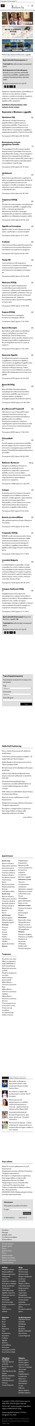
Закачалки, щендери (25, 889)
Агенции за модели (25, 908)
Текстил (21, 882)
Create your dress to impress (18, 1421)
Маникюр (5, 1329)
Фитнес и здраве (24, 877)
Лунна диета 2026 (8, 1349)
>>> (11, 86)
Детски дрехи (7, 918)
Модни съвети (24, 1283)
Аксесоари (6, 1300)
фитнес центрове (21, 72)
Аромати (5, 1297)
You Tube (13, 1415)
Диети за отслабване (12, 517)
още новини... (28, 817)
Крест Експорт (9, 327)
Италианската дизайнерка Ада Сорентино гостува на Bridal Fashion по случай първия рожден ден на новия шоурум (16, 784)
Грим (4, 1324)
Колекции (21, 1279)
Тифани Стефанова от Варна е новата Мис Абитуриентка (16, 1188)
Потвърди (27, 1213)
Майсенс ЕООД (9, 282)
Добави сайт (7, 1235)
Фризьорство (23, 865)
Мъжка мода (23, 1272)
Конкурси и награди (9, 1283)
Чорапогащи (6, 880)
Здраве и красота (8, 1293)
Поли (4, 1253)
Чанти (4, 930)
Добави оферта (24, 1392)
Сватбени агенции (25, 927)
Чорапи (4, 934)
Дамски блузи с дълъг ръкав (7, 979)
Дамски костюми (8, 1258)
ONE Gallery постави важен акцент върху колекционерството (17, 793)
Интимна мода (7, 1302)
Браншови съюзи (24, 920)
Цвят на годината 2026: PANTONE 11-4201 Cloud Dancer (9, 963)
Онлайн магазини (24, 948)
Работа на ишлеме (25, 891)
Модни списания (24, 924)
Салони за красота (25, 868)
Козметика (22, 863)
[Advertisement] (17, 654)
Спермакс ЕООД (10, 533)
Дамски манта (7, 1255)
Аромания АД (8, 117)
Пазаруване (22, 1295)
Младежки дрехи (8, 922)
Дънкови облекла (8, 903)
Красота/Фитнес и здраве (21, 54)
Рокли (4, 1248)
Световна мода (8, 1290)
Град (4, 685)
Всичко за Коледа (24, 1297)
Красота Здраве (10, 355)
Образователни (24, 922)
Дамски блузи (7, 1251)
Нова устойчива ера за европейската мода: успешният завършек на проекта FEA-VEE (16, 775)
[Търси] (29, 5)
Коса (3, 1322)
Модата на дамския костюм (9, 974)
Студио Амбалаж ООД (13, 589)
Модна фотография (23, 911)
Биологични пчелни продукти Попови (11, 143)
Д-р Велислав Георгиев (13, 409)
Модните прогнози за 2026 (9, 969)
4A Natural (7, 173)
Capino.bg (5, 1423)
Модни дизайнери (8, 887)
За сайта (5, 1230)
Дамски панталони (9, 1260)
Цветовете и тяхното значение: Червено (9, 991)
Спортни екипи (7, 1262)
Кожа (4, 1326)
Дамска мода (23, 1269)
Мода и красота (20, 1078)
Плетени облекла (8, 873)
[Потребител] (33, 5)
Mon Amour (22, 1333)
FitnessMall (7, 438)
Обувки (5, 941)
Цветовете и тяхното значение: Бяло (9, 984)
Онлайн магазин (8, 1244)
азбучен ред (17, 64)
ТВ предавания (23, 929)
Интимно (5, 1347)
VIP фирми (22, 944)
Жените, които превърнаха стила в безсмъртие (15, 798)
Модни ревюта (7, 1272)
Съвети (6, 242)
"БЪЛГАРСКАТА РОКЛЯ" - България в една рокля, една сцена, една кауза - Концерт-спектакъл (19, 1115)
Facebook (16, 1412)
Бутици (5, 889)
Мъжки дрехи (23, 1362)
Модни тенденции (25, 1276)
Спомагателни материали (23, 885)
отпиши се (22, 1217)
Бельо (4, 882)
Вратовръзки (7, 908)
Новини (11, 1078)
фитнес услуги (8, 72)
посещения (27, 64)
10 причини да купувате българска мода (8, 1010)
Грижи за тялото (8, 1295)
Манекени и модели (9, 1281)
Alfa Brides (22, 1324)
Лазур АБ (6, 260)
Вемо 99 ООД (8, 384)
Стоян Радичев (24, 1335)
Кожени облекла (8, 875)
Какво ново (22, 946)
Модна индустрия (8, 1274)
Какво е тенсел (7, 1015)
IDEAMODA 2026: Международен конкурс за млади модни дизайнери (17, 1193)
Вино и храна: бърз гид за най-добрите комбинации (16, 752)
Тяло (3, 1331)
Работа (21, 1388)
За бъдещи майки (8, 891)
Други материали (24, 901)
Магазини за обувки (25, 937)
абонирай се (10, 1217)
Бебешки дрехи (7, 920)
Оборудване (22, 898)
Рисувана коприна (8, 877)
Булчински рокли (8, 868)
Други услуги (23, 903)
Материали (22, 1383)
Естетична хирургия (22, 871)
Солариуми (22, 874)
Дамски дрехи (7, 1246)
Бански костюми (8, 884)
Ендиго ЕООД (8, 312)
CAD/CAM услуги (24, 894)
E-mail (6, 1209)
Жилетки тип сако (9, 959)
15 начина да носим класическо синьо (9, 1004)
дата (5, 66)
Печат (20, 896)
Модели (21, 915)
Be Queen (21, 1329)
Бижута (5, 927)
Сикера (5, 490)
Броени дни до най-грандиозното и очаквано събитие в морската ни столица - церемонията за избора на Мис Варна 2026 (18, 1104)
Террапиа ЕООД (9, 199)
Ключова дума (8, 698)
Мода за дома (23, 1288)
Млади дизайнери (8, 1286)
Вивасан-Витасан (10, 462)
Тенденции (6, 1288)
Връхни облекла (8, 863)
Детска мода (23, 1274)
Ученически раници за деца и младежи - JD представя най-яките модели (17, 758)
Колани (4, 932)
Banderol (21, 1326)
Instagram (5, 1415)
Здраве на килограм (11, 226)
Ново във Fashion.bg (11, 746)
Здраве (4, 1340)
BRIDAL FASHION (24, 1331)
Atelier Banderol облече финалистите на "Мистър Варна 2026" (16, 763)
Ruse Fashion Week (8, 1352)
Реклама (5, 1232)
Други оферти (23, 1390)
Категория (7, 692)
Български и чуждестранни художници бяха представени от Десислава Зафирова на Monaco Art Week (16, 811)
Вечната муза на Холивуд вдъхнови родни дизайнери (17, 769)
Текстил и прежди (25, 1367)
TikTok (23, 1412)
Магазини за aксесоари (22, 940)
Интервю (22, 1281)
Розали (16, 1418)
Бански (4, 910)
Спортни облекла (8, 870)
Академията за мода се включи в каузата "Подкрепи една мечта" (17, 804)
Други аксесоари (8, 944)
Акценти (5, 1078)
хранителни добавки (10, 75)
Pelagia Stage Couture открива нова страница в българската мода (15, 1184)
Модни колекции (8, 1269)
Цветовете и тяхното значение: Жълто (9, 998)
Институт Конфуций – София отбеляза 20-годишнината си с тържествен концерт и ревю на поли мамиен (21, 1126)
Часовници (6, 939)
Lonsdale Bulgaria (10, 560)
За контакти (7, 1239)
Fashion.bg (6, 54)
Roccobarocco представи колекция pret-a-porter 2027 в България (19, 1094)
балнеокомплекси (15, 77)
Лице (4, 1319)
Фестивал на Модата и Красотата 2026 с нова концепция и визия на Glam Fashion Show (18, 1084)
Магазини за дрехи (25, 934)
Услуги (20, 1385)
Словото (23, 1418)
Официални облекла (9, 866)
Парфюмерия (23, 861)
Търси (26, 704)
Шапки (4, 937)
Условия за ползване (9, 1237)
